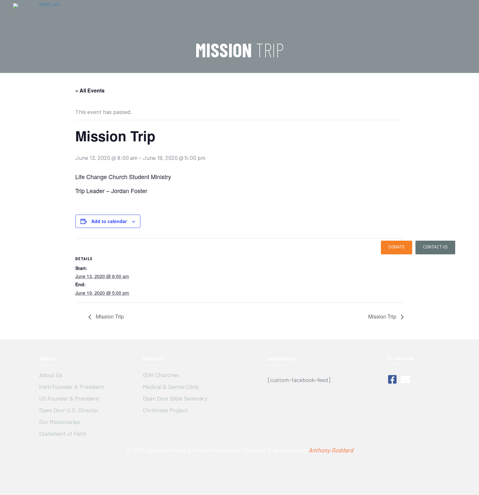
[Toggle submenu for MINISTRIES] (313, 247)
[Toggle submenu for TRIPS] (273, 247)
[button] (396, 247)
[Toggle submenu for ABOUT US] (245, 247)
